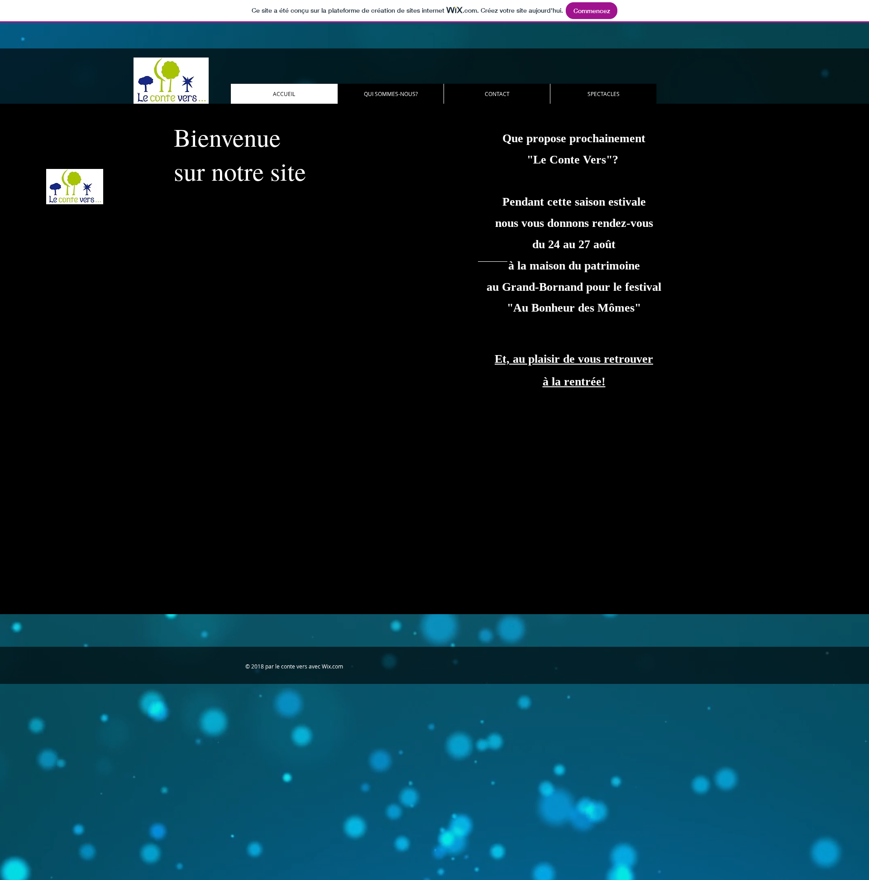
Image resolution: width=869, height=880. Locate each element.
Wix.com (332, 666)
